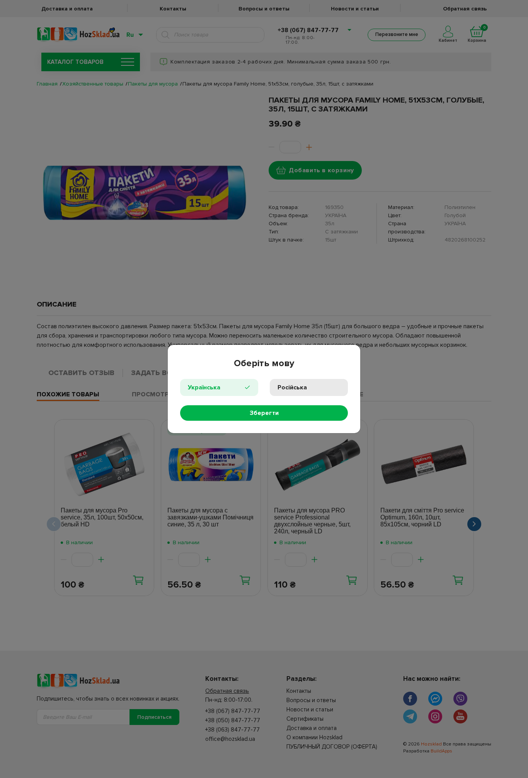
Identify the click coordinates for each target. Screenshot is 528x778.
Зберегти (264, 413)
